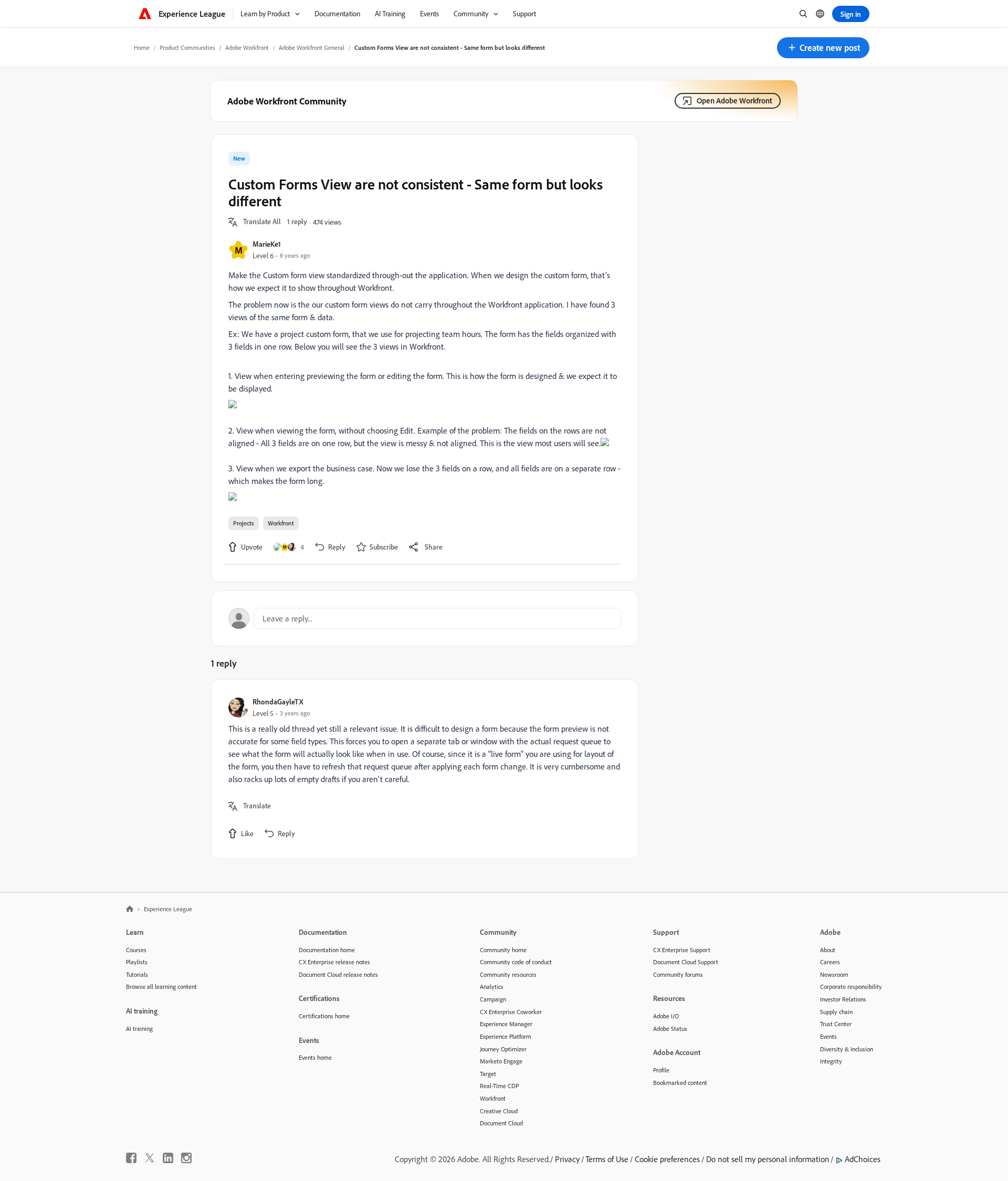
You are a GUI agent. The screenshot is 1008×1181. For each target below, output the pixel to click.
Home (142, 47)
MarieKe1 (267, 243)
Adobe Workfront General (311, 47)
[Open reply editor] (425, 618)
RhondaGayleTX (278, 701)
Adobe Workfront (247, 47)
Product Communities (187, 47)
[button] (823, 47)
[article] (422, 769)
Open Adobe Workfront (734, 101)
